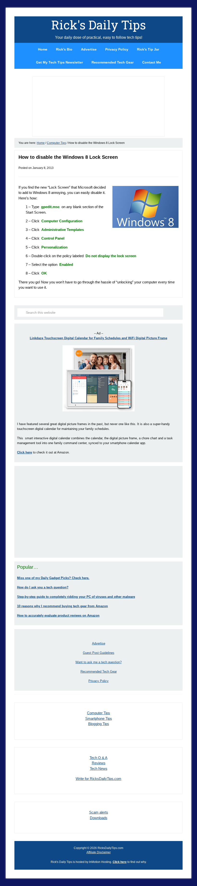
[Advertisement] (98, 511)
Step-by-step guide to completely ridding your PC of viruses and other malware (76, 597)
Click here (120, 862)
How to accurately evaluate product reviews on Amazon (58, 615)
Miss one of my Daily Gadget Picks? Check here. (53, 578)
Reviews (98, 763)
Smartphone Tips (98, 718)
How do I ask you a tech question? (42, 587)
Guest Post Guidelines (98, 653)
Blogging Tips (98, 724)
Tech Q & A (98, 758)
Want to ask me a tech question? (98, 662)
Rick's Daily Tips (98, 25)
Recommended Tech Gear (98, 671)
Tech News (98, 768)
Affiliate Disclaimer (98, 852)
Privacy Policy (98, 681)
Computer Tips (98, 713)
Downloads (98, 818)
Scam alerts (98, 812)
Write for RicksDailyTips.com (98, 779)
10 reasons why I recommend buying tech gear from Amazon (62, 606)
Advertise (98, 643)
